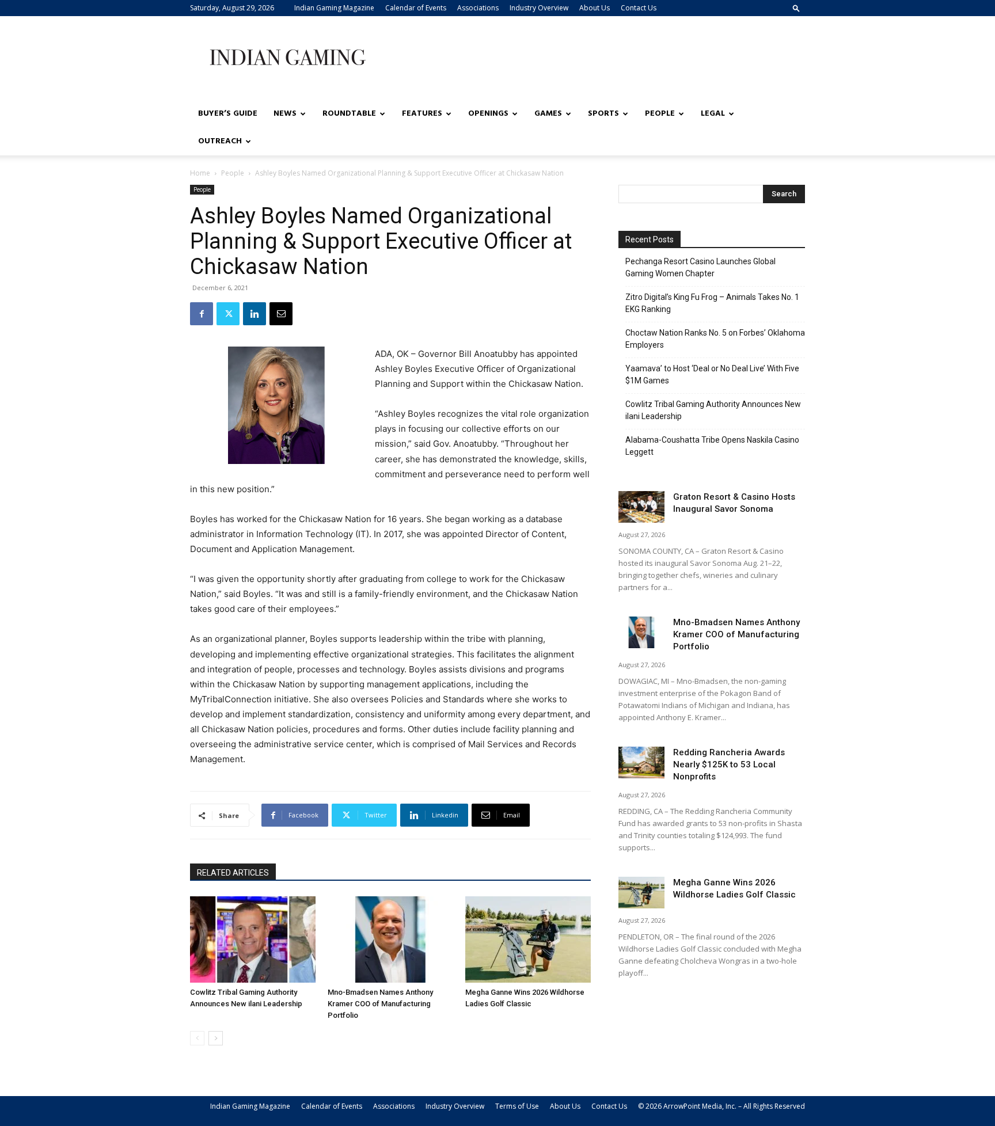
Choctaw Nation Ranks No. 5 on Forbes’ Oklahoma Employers (715, 338)
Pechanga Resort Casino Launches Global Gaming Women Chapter (700, 267)
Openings (488, 113)
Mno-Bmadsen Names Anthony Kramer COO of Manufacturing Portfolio (380, 1004)
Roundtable (349, 113)
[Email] (281, 313)
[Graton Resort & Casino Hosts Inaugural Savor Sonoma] (641, 507)
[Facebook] (201, 313)
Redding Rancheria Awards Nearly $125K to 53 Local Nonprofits (729, 764)
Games (548, 113)
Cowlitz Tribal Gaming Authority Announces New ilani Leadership (713, 410)
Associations (478, 8)
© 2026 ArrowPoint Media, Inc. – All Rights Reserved (721, 1106)
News (285, 113)
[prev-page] (197, 1038)
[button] (796, 7)
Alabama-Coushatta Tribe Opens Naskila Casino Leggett (712, 446)
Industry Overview (539, 8)
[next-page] (215, 1038)
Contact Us (638, 8)
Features (422, 113)
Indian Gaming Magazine (334, 8)
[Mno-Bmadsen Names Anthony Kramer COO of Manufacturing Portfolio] (390, 939)
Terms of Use (517, 1106)
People (660, 113)
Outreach (220, 141)
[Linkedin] (254, 313)
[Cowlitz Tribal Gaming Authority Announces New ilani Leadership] (253, 939)
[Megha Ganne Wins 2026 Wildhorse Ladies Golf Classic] (528, 939)
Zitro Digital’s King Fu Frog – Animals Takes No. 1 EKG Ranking (712, 303)
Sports (603, 113)
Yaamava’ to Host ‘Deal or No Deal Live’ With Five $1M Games (712, 374)
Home (200, 173)
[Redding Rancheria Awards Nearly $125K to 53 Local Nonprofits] (641, 762)
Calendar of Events (415, 8)
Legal (713, 113)
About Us (594, 8)
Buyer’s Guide (227, 113)
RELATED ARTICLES (233, 872)
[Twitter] (228, 313)
